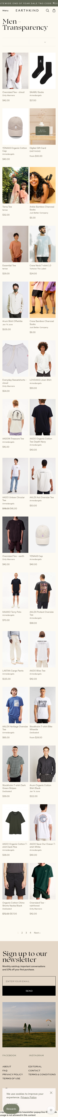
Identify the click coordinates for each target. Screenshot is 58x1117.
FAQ (4, 1070)
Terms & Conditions (42, 1074)
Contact (34, 1070)
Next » (37, 933)
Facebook (9, 1055)
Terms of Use (11, 1078)
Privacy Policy (12, 1074)
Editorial (35, 1066)
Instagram (36, 1055)
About (6, 1066)
